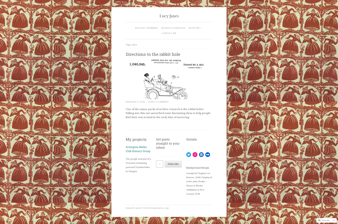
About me (194, 28)
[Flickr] (207, 154)
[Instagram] (195, 154)
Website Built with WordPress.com (147, 208)
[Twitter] (188, 154)
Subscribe (173, 164)
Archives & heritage (173, 28)
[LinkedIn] (201, 154)
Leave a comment (158, 102)
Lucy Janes (169, 16)
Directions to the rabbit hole (153, 54)
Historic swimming (146, 28)
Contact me (169, 33)
